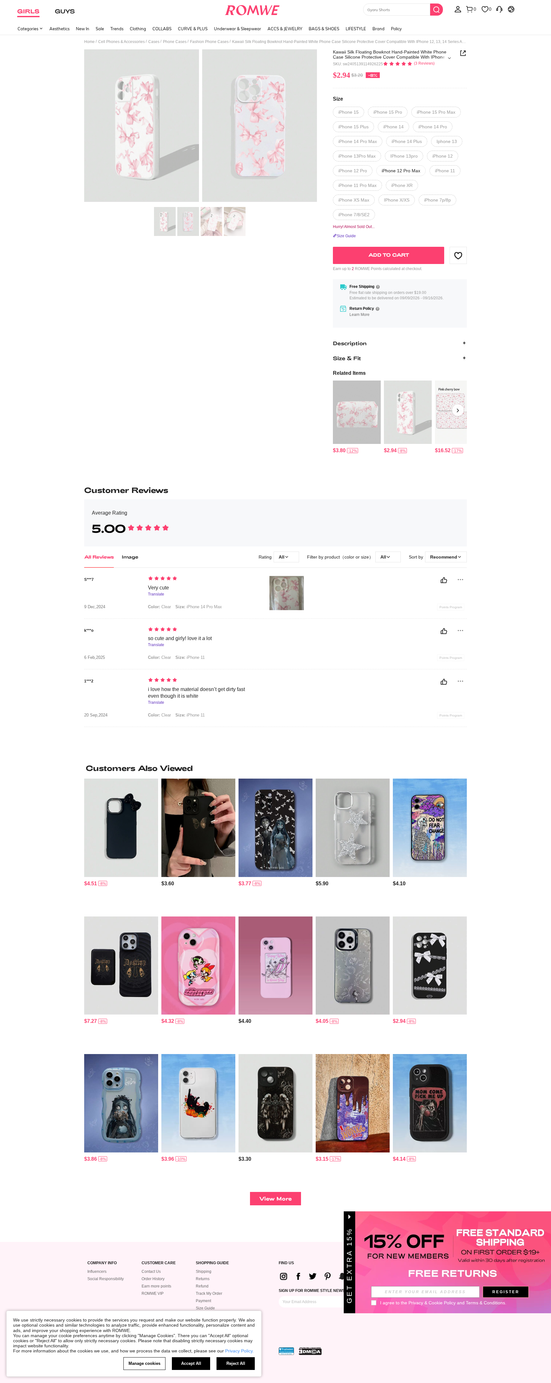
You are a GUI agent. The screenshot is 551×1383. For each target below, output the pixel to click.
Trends (116, 28)
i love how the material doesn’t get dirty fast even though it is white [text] (196, 693)
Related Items (349, 373)
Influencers (97, 1271)
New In (82, 28)
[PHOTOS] (200, 126)
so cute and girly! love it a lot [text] (180, 638)
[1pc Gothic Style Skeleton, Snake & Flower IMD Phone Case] (353, 965)
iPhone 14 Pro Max (198, 607)
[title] (275, 768)
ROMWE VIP (153, 1293)
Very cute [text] (158, 587)
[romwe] (252, 9)
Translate (156, 594)
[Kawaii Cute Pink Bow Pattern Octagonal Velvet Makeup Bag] (357, 412)
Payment (203, 1301)
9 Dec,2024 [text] (94, 607)
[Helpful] (444, 580)
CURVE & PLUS (193, 28)
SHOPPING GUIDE (212, 1263)
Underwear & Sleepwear (237, 28)
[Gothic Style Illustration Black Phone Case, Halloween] (275, 1103)
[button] (458, 255)
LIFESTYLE (356, 28)
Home (89, 41)
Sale (100, 28)
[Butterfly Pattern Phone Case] (198, 828)
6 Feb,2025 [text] (94, 657)
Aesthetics (59, 28)
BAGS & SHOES (324, 28)
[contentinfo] (339, 450)
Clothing (138, 28)
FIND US (286, 1263)
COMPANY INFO (102, 1263)
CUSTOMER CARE (159, 1263)
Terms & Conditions (485, 1302)
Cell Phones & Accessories (121, 41)
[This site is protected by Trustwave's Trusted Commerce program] (286, 1351)
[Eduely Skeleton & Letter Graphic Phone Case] (430, 1103)
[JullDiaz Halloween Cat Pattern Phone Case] (198, 1103)
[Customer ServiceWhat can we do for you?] (499, 9)
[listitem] (357, 417)
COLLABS (162, 28)
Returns (202, 1279)
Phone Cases (175, 41)
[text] (202, 579)
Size (338, 99)
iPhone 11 (190, 657)
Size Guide (205, 1308)
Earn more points (156, 1286)
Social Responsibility (105, 1279)
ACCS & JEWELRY (285, 28)
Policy (396, 28)
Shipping (203, 1271)
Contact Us (151, 1271)
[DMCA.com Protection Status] (310, 1351)
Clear (159, 607)
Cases (153, 41)
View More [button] (275, 1198)
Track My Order (209, 1293)
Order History (153, 1279)
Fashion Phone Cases (209, 41)
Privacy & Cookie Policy (432, 1302)
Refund (202, 1286)
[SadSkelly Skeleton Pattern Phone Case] (430, 828)
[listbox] (457, 9)
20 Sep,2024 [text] (95, 715)
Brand (378, 28)
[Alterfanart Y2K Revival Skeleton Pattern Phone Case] (275, 965)
